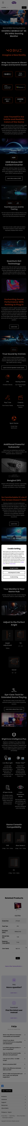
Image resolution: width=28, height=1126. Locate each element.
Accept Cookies (14, 568)
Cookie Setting (14, 577)
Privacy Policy (12, 563)
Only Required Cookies (14, 572)
